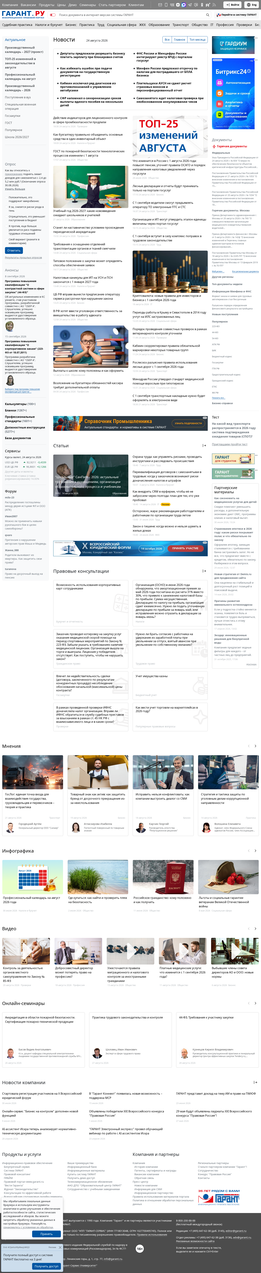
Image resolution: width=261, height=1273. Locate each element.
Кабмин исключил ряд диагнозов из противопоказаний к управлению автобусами (88, 86)
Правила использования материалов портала (161, 1196)
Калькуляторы (20, 404)
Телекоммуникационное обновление (89, 1181)
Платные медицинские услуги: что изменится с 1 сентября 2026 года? (182, 972)
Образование (159, 25)
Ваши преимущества (80, 1163)
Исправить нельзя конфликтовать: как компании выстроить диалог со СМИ (162, 796)
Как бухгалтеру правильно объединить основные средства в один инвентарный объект (88, 137)
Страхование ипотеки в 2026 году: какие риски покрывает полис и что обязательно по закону (233, 534)
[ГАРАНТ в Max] (183, 4)
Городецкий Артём (30, 824)
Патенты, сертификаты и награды (155, 1170)
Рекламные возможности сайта (195, 1241)
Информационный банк (82, 1166)
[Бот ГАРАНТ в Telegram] (196, 5)
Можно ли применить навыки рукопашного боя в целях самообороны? (23, 524)
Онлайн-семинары (23, 1003)
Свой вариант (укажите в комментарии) (24, 241)
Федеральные (221, 152)
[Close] (60, 1247)
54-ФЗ (215, 338)
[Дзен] (178, 5)
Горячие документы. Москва (230, 210)
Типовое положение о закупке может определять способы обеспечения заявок (87, 263)
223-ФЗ (215, 326)
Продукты (46, 5)
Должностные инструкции (25, 429)
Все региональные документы (245, 271)
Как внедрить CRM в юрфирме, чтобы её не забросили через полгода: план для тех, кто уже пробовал (166, 496)
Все (167, 40)
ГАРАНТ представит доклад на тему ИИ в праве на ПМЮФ (216, 1094)
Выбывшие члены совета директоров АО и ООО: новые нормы (233, 972)
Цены (61, 5)
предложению (14, 174)
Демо (73, 5)
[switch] (53, 14)
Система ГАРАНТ (14, 1170)
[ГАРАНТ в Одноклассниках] (202, 5)
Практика (86, 25)
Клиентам (136, 5)
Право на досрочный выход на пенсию (24, 575)
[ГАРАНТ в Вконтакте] (172, 5)
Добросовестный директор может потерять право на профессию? (74, 972)
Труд (100, 25)
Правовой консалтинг (17, 1174)
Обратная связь (144, 1178)
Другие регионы (222, 276)
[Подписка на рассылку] (160, 5)
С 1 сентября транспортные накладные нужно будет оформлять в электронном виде (169, 398)
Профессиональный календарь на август (20, 77)
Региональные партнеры (213, 1163)
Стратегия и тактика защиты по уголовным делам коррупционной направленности (225, 798)
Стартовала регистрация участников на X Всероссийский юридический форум (42, 1096)
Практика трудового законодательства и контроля (127, 1017)
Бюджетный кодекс (222, 356)
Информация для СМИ (148, 1189)
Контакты (204, 1178)
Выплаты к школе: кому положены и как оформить (88, 371)
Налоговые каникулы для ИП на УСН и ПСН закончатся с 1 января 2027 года (83, 280)
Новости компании (145, 1185)
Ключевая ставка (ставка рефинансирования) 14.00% (22, 477)
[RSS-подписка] (214, 5)
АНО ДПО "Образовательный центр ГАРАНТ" (94, 1185)
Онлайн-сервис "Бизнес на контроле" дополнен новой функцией (40, 1113)
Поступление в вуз (18, 97)
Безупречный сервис (17, 1166)
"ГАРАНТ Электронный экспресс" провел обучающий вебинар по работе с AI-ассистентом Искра (126, 1131)
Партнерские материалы (225, 489)
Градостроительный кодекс (226, 374)
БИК (214, 350)
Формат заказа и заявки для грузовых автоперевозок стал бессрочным (232, 298)
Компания (10, 5)
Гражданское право (68, 663)
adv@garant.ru (242, 1237)
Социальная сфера (121, 25)
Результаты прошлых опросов (23, 257)
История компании (146, 1166)
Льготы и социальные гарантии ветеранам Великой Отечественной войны (224, 902)
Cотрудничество (208, 1170)
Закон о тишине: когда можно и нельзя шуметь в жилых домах (167, 528)
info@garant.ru (113, 1259)
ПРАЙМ (8, 1178)
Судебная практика (17, 25)
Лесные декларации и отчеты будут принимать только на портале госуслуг (166, 188)
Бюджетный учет (146, 695)
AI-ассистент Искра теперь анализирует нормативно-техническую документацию (39, 1131)
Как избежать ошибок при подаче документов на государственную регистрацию (86, 72)
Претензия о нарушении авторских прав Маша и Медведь (25, 541)
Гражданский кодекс (222, 380)
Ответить (14, 250)
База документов (18, 438)
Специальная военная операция (20, 106)
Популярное (13, 130)
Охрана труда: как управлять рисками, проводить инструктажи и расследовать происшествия (167, 459)
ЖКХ (142, 25)
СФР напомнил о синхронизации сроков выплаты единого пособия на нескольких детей (91, 101)
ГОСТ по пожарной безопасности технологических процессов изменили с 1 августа (88, 153)
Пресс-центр (140, 1181)
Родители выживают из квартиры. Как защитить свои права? (23, 558)
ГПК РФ (215, 368)
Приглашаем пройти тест (230, 444)
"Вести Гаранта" (14, 1185)
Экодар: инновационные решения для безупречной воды (231, 638)
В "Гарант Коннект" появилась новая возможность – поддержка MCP (125, 1096)
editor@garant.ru (236, 1231)
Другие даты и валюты (19, 471)
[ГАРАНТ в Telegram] (190, 5)
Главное (179, 40)
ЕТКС (214, 386)
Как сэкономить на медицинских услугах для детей (235, 500)
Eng (254, 4)
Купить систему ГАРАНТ (81, 1174)
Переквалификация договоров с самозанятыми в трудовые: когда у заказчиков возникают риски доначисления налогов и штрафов (167, 476)
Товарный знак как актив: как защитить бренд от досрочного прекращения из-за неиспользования (97, 798)
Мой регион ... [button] (218, 271)
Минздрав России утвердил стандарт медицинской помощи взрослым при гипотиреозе (168, 381)
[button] (236, 15)
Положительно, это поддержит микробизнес (24, 199)
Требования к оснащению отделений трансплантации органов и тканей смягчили (84, 246)
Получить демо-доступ (81, 1178)
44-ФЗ (215, 332)
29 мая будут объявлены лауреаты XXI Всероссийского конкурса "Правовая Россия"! (214, 1113)
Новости (64, 39)
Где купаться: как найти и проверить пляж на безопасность (97, 900)
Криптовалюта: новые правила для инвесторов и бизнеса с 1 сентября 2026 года (167, 298)
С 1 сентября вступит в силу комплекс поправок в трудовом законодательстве (167, 238)
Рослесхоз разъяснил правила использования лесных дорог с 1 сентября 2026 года (165, 364)
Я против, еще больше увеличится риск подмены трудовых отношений (25, 229)
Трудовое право (145, 663)
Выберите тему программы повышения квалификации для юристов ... (22, 390)
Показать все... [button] (218, 398)
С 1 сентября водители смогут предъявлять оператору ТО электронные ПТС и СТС (163, 205)
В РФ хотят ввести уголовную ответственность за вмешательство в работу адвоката (87, 313)
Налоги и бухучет (49, 25)
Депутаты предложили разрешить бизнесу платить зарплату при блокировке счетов (92, 55)
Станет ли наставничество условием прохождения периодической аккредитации (88, 230)
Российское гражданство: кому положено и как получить (162, 900)
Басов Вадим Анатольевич (35, 1049)
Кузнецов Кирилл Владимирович (213, 1049)
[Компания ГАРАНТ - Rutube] (208, 5)
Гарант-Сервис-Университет (78, 1265)
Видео (9, 928)
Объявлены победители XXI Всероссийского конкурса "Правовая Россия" (126, 1113)
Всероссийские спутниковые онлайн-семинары (33, 1196)
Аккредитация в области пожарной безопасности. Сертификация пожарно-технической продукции (40, 1019)
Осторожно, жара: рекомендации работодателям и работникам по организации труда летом (168, 513)
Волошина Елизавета (227, 824)
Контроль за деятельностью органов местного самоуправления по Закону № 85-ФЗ (24, 974)
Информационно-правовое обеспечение (27, 1163)
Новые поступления (225, 314)
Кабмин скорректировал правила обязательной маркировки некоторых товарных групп (166, 348)
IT (212, 25)
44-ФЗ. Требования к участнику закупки (206, 1017)
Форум (11, 491)
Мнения (11, 746)
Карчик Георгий (159, 824)
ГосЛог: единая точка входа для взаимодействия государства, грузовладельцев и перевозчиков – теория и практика (29, 800)
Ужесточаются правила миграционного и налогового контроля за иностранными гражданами (128, 974)
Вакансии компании (146, 1174)
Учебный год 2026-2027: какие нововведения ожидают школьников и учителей (84, 213)
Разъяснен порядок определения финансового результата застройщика (232, 307)
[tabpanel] (130, 77)
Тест (215, 417)
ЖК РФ (215, 392)
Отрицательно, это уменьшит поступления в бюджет (27, 218)
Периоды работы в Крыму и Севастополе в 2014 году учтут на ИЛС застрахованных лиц (169, 314)
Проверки (244, 25)
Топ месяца (197, 40)
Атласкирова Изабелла (98, 824)
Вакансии (28, 5)
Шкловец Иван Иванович (121, 1049)
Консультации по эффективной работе (27, 1193)
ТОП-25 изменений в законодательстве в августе (20, 63)
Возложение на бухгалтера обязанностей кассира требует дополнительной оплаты (88, 385)
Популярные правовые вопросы (155, 726)
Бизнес (71, 25)
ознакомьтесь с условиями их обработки (28, 1227)
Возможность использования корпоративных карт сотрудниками (88, 586)
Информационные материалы (86, 1170)
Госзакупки (12, 116)
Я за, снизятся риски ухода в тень (26, 208)
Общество (200, 25)
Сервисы (12, 451)
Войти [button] (235, 4)
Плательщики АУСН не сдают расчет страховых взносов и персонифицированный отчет (164, 86)
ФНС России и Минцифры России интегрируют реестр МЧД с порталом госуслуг (164, 57)
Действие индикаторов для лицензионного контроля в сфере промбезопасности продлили (90, 120)
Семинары (88, 5)
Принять (46, 1234)
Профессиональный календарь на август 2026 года (31, 900)
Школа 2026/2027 (17, 137)
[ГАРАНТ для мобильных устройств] (166, 5)
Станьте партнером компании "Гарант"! (222, 1166)
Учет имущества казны (152, 676)
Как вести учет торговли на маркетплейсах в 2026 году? (167, 709)
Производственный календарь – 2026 (20, 88)
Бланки (16, 410)
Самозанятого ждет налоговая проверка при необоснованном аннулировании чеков (170, 99)
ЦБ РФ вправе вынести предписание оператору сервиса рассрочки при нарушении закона (86, 296)
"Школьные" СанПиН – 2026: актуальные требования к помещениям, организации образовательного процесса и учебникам (88, 482)
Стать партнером (112, 5)
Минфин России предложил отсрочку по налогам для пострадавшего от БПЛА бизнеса (167, 72)
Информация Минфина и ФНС (231, 291)
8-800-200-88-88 (185, 1220)
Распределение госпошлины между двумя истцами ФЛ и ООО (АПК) (25, 506)
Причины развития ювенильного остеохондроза (233, 602)
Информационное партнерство (153, 1193)
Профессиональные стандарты (20, 419)
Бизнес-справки (222, 403)
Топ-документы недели (227, 284)
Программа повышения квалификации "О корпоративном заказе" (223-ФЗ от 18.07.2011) (24, 347)
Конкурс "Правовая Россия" (215, 1174)
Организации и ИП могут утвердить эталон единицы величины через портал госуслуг (169, 221)
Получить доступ (46, 1266)
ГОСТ (8, 123)
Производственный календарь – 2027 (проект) (24, 50)
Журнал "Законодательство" (21, 1189)
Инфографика (18, 851)
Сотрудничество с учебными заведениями (93, 1189)
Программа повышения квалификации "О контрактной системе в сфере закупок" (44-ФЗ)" (24, 286)
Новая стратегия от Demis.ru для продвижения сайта (232, 576)
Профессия (225, 25)
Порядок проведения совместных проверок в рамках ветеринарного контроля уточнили (170, 331)
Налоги (140, 621)
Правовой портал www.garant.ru (24, 1181)
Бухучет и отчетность (69, 621)
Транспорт (181, 25)
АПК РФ (216, 344)
